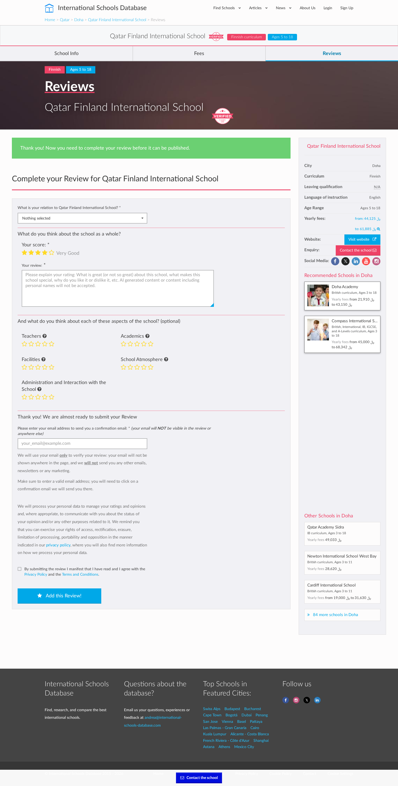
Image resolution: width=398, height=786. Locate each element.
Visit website (360, 239)
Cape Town (212, 715)
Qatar (65, 20)
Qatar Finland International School (117, 20)
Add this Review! (63, 596)
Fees (199, 53)
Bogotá (231, 715)
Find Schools (224, 8)
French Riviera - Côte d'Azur (226, 741)
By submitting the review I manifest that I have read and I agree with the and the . (84, 571)
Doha (78, 20)
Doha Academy (345, 287)
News (281, 8)
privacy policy (58, 545)
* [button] (120, 208)
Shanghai (261, 741)
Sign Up (346, 8)
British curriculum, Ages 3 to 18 (354, 292)
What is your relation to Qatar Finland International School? (69, 208)
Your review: (32, 265)
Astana (208, 747)
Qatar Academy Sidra (325, 527)
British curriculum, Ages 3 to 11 (329, 562)
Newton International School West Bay (342, 556)
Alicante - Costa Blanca (249, 734)
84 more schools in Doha (335, 615)
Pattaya (256, 722)
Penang (262, 715)
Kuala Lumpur (214, 734)
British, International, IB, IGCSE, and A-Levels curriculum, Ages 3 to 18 (354, 331)
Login (328, 8)
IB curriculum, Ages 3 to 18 (326, 533)
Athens (224, 747)
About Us (307, 8)
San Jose (210, 722)
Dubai (247, 715)
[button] (45, 336)
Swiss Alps (211, 709)
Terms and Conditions (80, 574)
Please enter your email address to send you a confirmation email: (114, 431)
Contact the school (356, 250)
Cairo (254, 728)
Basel (241, 722)
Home (50, 20)
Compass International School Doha (363, 321)
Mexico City (244, 747)
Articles (256, 8)
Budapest (232, 709)
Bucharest (252, 709)
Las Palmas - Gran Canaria (224, 728)
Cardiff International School (331, 585)
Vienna (227, 722)
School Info (66, 53)
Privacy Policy (35, 574)
